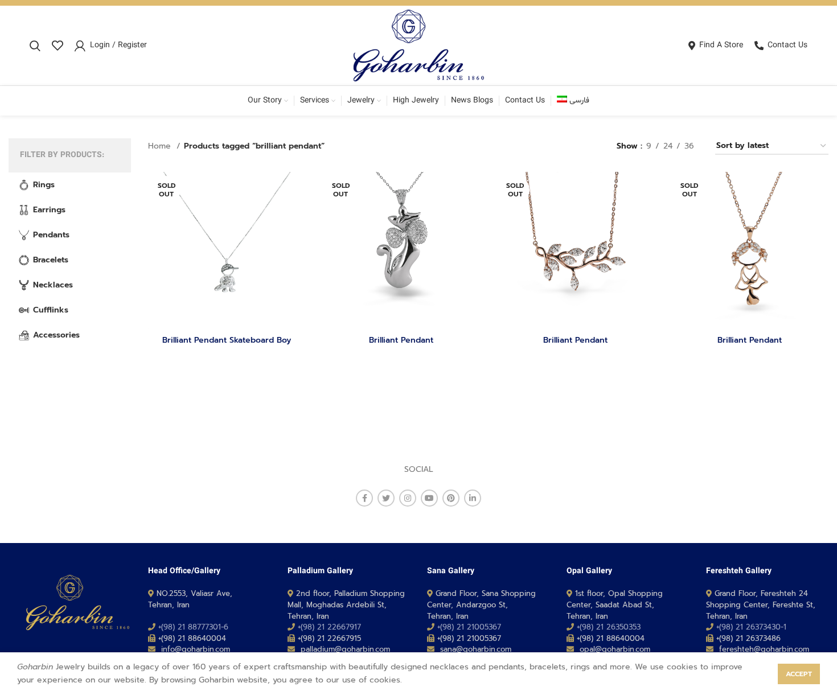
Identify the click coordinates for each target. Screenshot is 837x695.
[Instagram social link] (407, 498)
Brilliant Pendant (401, 340)
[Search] (35, 45)
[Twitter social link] (386, 498)
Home (161, 146)
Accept (799, 674)
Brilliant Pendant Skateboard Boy (226, 340)
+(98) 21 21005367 (469, 627)
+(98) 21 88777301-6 (193, 627)
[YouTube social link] (429, 498)
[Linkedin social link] (472, 498)
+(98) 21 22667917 (329, 627)
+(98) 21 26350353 (609, 627)
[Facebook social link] (364, 498)
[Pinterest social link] (450, 498)
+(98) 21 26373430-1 (751, 627)
